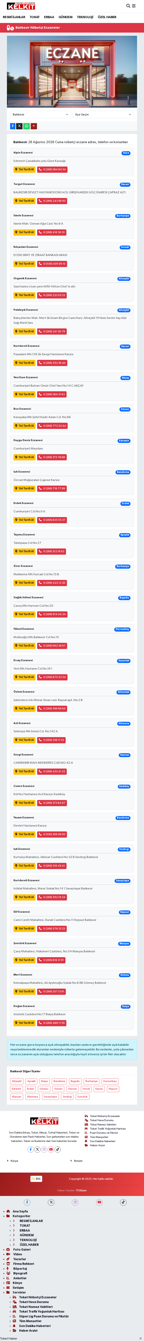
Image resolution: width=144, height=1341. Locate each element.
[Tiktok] (58, 1149)
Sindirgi (67, 1096)
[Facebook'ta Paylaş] (12, 126)
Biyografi (20, 1273)
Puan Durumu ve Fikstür (104, 1132)
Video (17, 1254)
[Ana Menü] (134, 6)
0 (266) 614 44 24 (54, 614)
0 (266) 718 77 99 (54, 488)
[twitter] (51, 1202)
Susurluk (82, 1096)
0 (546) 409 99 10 (54, 263)
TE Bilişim (81, 1190)
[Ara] (128, 6)
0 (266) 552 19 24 (54, 897)
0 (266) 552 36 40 (54, 363)
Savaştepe (50, 1096)
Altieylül (17, 1081)
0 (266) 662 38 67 (54, 645)
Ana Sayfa (20, 1211)
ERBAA (49, 17)
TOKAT (35, 17)
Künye (14, 1160)
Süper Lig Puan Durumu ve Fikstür (44, 1316)
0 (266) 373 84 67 (54, 802)
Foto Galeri (21, 1249)
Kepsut (113, 1088)
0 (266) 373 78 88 (54, 457)
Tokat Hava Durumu (102, 1120)
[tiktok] (123, 1202)
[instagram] (75, 1202)
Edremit (16, 1088)
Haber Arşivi (97, 1145)
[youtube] (99, 1202)
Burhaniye (92, 1081)
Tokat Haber (8, 1338)
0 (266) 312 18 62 (53, 551)
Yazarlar (19, 1259)
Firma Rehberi (23, 1263)
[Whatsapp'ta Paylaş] (26, 126)
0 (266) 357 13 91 (53, 991)
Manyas (16, 1096)
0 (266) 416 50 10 (54, 232)
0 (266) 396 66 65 (54, 708)
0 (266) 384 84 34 (54, 169)
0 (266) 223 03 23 (54, 295)
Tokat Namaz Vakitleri (103, 1124)
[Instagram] (44, 1149)
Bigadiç (75, 1081)
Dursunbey (110, 1081)
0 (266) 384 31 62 (54, 394)
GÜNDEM (65, 17)
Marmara (32, 1096)
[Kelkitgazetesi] (21, 6)
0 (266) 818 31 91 (53, 960)
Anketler (20, 1278)
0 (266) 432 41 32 (54, 771)
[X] (37, 1149)
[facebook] (27, 1202)
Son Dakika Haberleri (102, 1141)
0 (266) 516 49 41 (54, 865)
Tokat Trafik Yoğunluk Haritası (108, 1128)
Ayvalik (31, 1081)
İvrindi (86, 1088)
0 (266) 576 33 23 (54, 928)
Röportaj (20, 1268)
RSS (37, 1178)
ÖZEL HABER (107, 17)
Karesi (99, 1088)
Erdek (30, 1088)
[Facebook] (31, 1149)
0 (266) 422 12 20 (54, 582)
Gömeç (44, 1088)
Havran (72, 1088)
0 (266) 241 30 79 (54, 331)
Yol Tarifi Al (26, 169)
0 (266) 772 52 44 (54, 425)
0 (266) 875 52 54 (54, 677)
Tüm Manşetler (99, 1137)
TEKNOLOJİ (85, 17)
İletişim (78, 1160)
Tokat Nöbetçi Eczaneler (105, 1116)
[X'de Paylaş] (19, 126)
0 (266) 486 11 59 (54, 1023)
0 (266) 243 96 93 (54, 200)
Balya (44, 1081)
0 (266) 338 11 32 (53, 740)
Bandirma (59, 1081)
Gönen (58, 1088)
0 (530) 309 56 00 (54, 834)
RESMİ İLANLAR (14, 17)
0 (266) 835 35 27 (54, 520)
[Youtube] (51, 1149)
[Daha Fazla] (34, 126)
